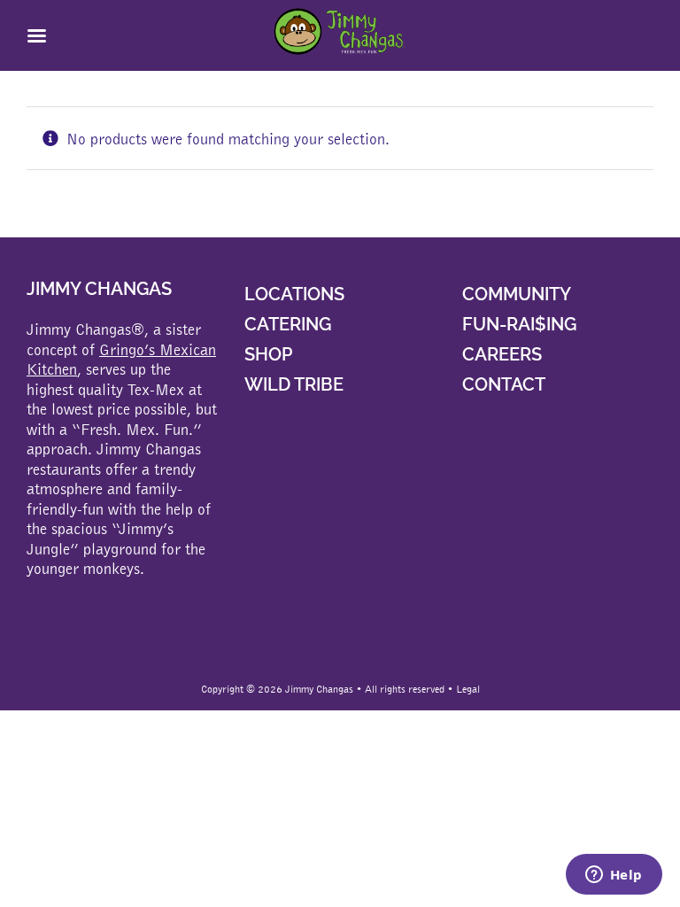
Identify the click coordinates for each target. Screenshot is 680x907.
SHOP (268, 354)
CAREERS (502, 354)
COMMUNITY (516, 294)
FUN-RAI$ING (519, 324)
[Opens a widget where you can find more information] (613, 876)
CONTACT (503, 384)
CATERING (287, 324)
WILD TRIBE (294, 384)
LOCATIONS (294, 294)
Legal (468, 689)
